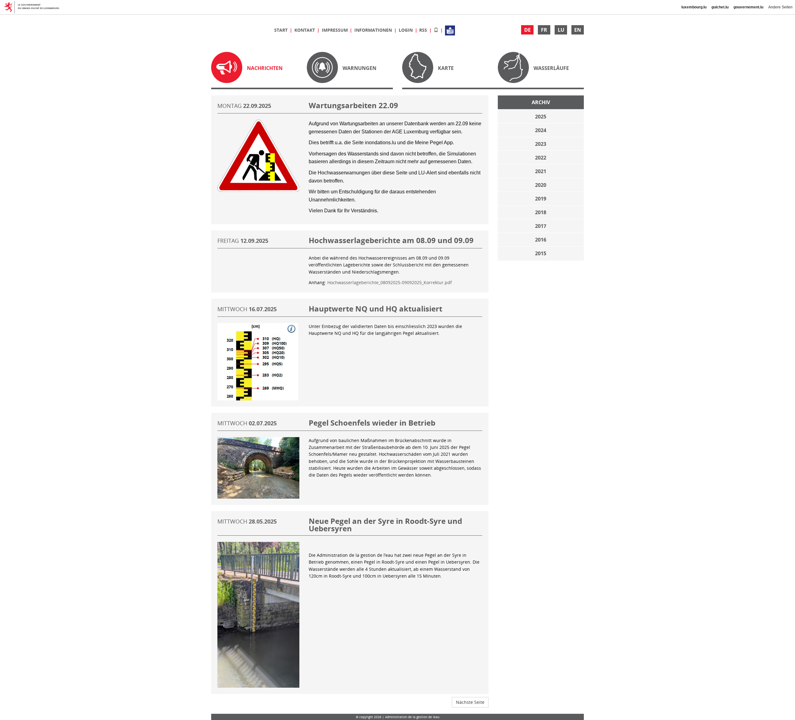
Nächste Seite (470, 702)
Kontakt (305, 30)
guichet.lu (720, 7)
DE (527, 29)
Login (406, 30)
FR (544, 29)
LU (561, 29)
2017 (540, 226)
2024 (540, 130)
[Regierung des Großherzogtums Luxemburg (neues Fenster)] (34, 7)
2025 (540, 116)
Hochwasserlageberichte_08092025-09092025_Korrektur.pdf (389, 282)
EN (577, 29)
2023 (540, 144)
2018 (540, 212)
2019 (540, 198)
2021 (540, 171)
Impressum (335, 30)
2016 (540, 239)
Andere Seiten (780, 7)
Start (281, 30)
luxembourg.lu (693, 7)
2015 (540, 253)
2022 (540, 157)
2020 (540, 185)
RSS (423, 30)
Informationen (373, 30)
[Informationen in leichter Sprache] (450, 30)
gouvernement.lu (748, 7)
